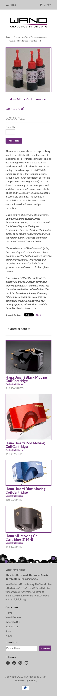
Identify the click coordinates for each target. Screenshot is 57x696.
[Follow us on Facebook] (8, 663)
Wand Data (12, 626)
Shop (8, 630)
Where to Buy (13, 621)
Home (9, 612)
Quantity (10, 126)
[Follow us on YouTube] (27, 663)
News (9, 635)
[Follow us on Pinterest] (14, 663)
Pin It (38, 315)
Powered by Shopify (26, 680)
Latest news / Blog (15, 569)
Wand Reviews (13, 617)
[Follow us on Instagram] (20, 663)
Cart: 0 (47, 4)
